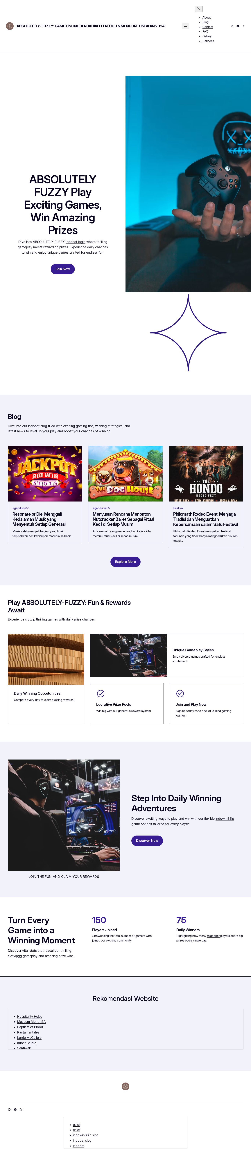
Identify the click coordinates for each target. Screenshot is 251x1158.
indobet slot (82, 1140)
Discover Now (147, 841)
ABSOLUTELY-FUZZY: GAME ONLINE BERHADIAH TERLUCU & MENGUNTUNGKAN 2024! (91, 26)
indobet (34, 426)
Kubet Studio (26, 1043)
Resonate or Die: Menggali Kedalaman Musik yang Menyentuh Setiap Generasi (39, 519)
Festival (178, 508)
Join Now (62, 269)
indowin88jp (225, 818)
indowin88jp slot (85, 1135)
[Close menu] (198, 9)
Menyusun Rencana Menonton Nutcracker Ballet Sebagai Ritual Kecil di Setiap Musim (123, 519)
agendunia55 (21, 508)
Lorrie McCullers (29, 1038)
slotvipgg (15, 956)
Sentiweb (24, 1048)
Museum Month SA (31, 1022)
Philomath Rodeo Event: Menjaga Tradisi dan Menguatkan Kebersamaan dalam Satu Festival (205, 519)
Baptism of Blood (30, 1027)
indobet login (75, 242)
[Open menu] (185, 26)
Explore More (125, 562)
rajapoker (213, 936)
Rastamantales (28, 1032)
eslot (76, 1125)
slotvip (30, 619)
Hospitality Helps (29, 1016)
